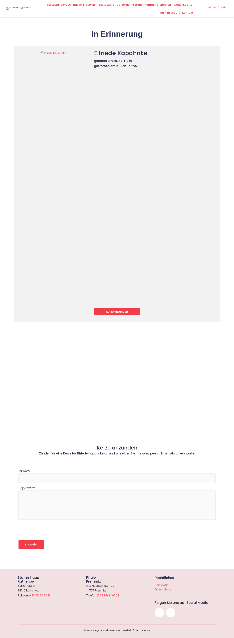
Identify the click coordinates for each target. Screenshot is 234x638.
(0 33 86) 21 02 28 (108, 595)
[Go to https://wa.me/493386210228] (222, 5)
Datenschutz (163, 589)
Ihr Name (25, 471)
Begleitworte (27, 488)
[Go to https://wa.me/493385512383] (212, 5)
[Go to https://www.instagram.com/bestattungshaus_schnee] (200, 4)
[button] (159, 612)
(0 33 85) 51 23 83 (39, 595)
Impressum (162, 584)
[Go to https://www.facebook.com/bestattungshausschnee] (204, 4)
